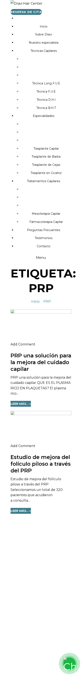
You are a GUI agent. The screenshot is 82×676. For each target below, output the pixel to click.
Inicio (35, 301)
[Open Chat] (69, 663)
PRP (47, 301)
